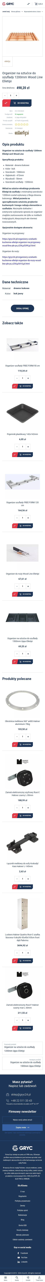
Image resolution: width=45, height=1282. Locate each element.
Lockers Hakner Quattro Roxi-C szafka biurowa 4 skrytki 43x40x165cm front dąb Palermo (22, 937)
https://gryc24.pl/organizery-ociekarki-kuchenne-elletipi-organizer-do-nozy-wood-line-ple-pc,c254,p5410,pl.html (21, 260)
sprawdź (25, 120)
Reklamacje (22, 1215)
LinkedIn (24, 1262)
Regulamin (23, 1196)
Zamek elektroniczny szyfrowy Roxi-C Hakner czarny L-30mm (22, 793)
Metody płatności (22, 1235)
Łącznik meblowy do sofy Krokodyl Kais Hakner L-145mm (22, 865)
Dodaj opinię (22, 308)
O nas (22, 1191)
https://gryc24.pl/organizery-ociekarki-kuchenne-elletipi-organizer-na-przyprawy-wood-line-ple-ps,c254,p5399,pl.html (21, 242)
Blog (22, 1220)
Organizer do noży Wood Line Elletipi (22, 574)
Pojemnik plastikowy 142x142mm (22, 434)
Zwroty (22, 1206)
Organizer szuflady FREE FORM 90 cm (22, 365)
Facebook (24, 1253)
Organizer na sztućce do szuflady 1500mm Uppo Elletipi (22, 639)
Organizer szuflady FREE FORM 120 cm (22, 503)
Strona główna (15, 11)
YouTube (24, 1257)
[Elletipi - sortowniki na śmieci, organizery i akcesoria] (22, 133)
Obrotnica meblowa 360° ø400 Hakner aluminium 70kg (22, 722)
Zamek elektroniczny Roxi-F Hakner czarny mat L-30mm (22, 1006)
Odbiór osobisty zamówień (22, 1240)
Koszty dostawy (22, 1230)
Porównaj (6, 103)
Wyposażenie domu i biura (32, 11)
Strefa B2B (23, 1225)
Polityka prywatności (22, 1201)
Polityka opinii (22, 1210)
